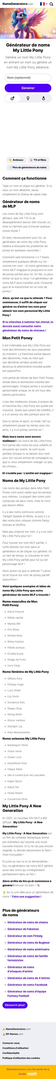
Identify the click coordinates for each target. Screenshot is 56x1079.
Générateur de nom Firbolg (24, 935)
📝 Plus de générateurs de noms (28, 167)
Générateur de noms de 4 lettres (28, 978)
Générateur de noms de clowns (27, 922)
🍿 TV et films (38, 159)
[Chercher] (51, 4)
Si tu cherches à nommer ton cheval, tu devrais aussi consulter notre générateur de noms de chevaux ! (27, 326)
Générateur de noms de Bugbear (28, 942)
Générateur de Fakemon (23, 929)
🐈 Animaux (16, 159)
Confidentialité (10, 1053)
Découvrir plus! (15, 1005)
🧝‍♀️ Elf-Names (12, 1033)
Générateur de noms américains (28, 949)
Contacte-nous (11, 1043)
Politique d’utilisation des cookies (21, 1058)
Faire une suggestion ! (26, 896)
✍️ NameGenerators (16, 1029)
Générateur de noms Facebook (27, 984)
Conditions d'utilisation (15, 1048)
